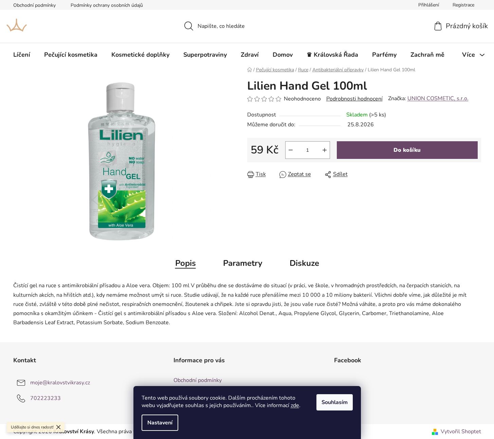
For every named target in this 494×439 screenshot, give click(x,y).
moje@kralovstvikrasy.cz (60, 382)
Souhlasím (335, 402)
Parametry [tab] (242, 263)
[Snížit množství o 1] (291, 150)
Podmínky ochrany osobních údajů (107, 5)
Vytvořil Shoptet (461, 431)
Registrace (463, 5)
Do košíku (407, 150)
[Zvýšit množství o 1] (324, 150)
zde (295, 405)
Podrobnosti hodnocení (354, 99)
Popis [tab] (185, 263)
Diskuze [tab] (304, 263)
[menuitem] (21, 54)
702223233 (45, 398)
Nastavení (159, 422)
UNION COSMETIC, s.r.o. (438, 98)
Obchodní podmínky (34, 5)
